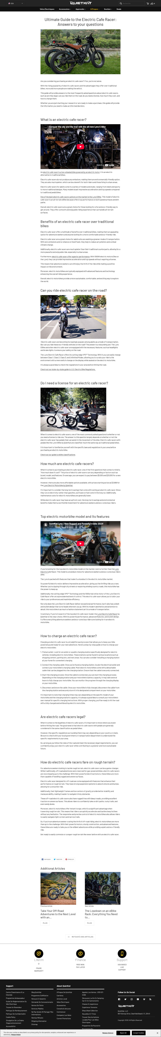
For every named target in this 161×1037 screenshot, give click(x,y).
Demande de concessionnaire (42, 1002)
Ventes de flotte (37, 1005)
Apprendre (82, 9)
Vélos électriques (47, 9)
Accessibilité (10, 1026)
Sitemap (34, 1024)
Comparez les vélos (64, 1015)
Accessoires (66, 9)
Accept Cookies (138, 1033)
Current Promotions (64, 1018)
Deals (119, 9)
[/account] (152, 3)
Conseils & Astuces (64, 1009)
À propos (96, 9)
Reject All (123, 1033)
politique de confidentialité (16, 1014)
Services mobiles (37, 1009)
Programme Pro (87, 1029)
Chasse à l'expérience (90, 1004)
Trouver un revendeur (14, 1007)
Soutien (109, 9)
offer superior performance (74, 256)
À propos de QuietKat (64, 992)
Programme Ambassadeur (15, 998)
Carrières (60, 996)
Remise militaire (37, 1018)
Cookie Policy (10, 1017)
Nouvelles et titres (89, 1014)
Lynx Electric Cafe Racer (107, 614)
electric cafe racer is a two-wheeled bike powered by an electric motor (71, 172)
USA (12, 3)
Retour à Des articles (82, 937)
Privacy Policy (16, 1034)
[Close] (157, 1033)
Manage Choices (107, 1033)
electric (55, 256)
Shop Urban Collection (90, 1011)
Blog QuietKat (36, 992)
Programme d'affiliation (39, 996)
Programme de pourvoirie (91, 1026)
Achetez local (62, 999)
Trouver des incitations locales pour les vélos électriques (90, 1019)
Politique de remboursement (16, 1011)
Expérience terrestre (89, 1007)
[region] (80, 1033)
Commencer (61, 1012)
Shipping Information (38, 1021)
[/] (136, 1006)
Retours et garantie (38, 999)
